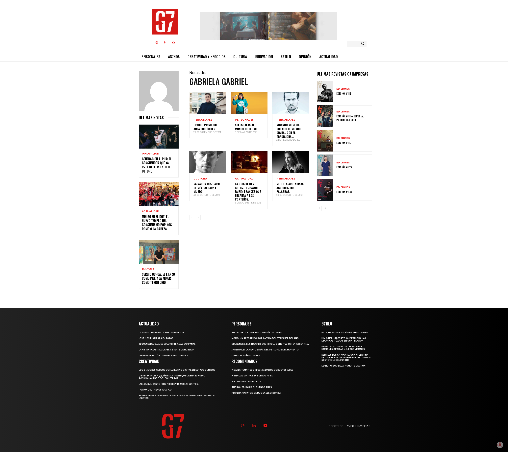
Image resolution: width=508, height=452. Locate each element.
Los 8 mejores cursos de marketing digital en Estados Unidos (177, 370)
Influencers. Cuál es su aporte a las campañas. (167, 344)
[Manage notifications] (500, 445)
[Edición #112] (325, 91)
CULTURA (148, 269)
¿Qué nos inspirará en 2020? (156, 338)
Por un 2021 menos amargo (155, 390)
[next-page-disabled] (198, 217)
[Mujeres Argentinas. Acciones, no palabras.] (290, 162)
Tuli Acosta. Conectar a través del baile (257, 332)
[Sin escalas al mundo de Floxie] (249, 103)
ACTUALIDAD (150, 211)
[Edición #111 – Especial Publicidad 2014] (325, 116)
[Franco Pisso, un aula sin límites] (207, 103)
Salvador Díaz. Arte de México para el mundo (207, 187)
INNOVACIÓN (150, 154)
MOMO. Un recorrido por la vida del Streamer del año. (265, 338)
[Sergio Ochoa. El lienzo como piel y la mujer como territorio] (159, 252)
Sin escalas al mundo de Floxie (246, 127)
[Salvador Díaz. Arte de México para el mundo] (207, 162)
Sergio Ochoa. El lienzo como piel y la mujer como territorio (158, 278)
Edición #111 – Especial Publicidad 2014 (350, 118)
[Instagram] (157, 42)
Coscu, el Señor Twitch (246, 355)
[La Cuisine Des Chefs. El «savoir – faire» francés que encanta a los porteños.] (249, 162)
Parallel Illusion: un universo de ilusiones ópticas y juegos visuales (343, 347)
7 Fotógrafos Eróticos (246, 381)
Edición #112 (343, 93)
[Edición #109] (325, 165)
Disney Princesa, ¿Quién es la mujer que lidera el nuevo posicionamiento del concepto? (172, 377)
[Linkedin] (165, 42)
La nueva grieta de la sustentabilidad (162, 332)
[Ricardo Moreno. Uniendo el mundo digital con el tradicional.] (290, 103)
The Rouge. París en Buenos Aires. (252, 387)
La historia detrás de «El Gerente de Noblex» (166, 349)
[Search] (363, 44)
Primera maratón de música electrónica (163, 355)
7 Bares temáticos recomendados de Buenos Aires (262, 370)
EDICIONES (343, 89)
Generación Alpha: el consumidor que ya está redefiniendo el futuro (157, 165)
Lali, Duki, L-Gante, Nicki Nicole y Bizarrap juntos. (169, 384)
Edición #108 (344, 192)
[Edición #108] (325, 190)
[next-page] (325, 208)
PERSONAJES (202, 120)
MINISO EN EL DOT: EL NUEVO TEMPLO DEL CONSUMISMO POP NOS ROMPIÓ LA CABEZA (157, 222)
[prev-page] (191, 217)
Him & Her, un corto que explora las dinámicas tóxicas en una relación (343, 339)
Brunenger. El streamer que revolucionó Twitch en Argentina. (270, 344)
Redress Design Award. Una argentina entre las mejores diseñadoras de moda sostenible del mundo (346, 357)
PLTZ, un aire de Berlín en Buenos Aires (344, 332)
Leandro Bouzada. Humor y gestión (343, 366)
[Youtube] (173, 42)
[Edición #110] (325, 141)
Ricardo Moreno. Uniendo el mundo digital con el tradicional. (288, 131)
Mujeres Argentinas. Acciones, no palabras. (290, 187)
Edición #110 (343, 142)
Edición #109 (344, 167)
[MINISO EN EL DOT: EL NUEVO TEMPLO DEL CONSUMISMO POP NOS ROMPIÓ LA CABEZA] (159, 194)
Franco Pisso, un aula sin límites (205, 127)
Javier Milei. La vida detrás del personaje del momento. (265, 349)
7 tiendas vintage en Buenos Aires (252, 375)
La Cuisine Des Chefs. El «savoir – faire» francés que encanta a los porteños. (248, 191)
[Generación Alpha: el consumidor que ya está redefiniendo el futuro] (159, 137)
